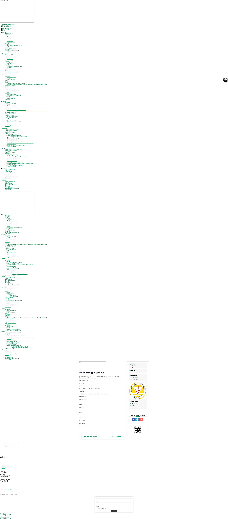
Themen (3, 234)
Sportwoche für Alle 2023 (12, 139)
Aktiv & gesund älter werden (12, 137)
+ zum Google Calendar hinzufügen (90, 436)
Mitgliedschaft (7, 49)
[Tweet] (136, 419)
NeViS (8, 78)
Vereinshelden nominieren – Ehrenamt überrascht (16, 83)
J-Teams (8, 96)
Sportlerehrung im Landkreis (10, 85)
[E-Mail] (141, 419)
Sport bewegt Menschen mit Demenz (14, 135)
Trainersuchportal (8, 178)
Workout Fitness (135, 379)
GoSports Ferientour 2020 (12, 140)
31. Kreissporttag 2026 (9, 33)
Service (3, 276)
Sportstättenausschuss (11, 42)
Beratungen (7, 173)
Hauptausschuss (10, 41)
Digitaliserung (7, 99)
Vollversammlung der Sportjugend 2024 (14, 45)
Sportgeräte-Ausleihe (9, 175)
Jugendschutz (7, 76)
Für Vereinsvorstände (9, 38)
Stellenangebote (8, 51)
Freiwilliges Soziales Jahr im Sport (13, 255)
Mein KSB (4, 32)
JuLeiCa (8, 97)
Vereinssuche (7, 174)
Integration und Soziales (9, 88)
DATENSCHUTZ (117, 485)
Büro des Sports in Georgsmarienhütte (12, 50)
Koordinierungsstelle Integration (13, 89)
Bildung (6, 80)
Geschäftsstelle (7, 34)
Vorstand (6, 35)
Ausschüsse (7, 39)
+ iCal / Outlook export (116, 436)
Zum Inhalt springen (4, 0)
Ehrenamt (6, 82)
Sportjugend (7, 43)
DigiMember (10, 489)
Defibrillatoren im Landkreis (10, 132)
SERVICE (4, 168)
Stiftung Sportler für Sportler (10, 48)
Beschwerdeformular (11, 79)
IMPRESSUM (110, 485)
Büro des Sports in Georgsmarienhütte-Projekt (15, 145)
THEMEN (4, 74)
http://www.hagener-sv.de (135, 407)
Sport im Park (7, 131)
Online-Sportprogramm (11, 146)
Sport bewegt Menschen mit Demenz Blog (15, 141)
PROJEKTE (4, 128)
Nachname (98, 502)
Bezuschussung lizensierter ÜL (10, 172)
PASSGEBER (9, 487)
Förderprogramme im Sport (10, 169)
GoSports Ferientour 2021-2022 (13, 268)
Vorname (98, 497)
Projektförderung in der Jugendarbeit (14, 95)
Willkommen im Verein (11, 144)
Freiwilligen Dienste (11, 98)
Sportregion (7, 47)
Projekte (3, 258)
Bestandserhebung (8, 171)
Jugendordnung (10, 46)
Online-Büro (7, 170)
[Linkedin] (139, 419)
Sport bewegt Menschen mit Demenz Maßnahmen (19, 136)
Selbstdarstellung (10, 37)
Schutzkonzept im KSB (11, 77)
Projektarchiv (7, 133)
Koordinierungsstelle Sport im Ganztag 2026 (13, 129)
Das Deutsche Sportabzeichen (10, 86)
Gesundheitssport (8, 81)
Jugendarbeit (7, 93)
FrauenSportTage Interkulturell (13, 138)
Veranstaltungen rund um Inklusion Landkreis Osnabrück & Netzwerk (20, 143)
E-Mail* (97, 506)
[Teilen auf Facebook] (133, 419)
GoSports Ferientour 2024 (12, 134)
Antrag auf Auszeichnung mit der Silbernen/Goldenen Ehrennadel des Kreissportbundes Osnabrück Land (27, 84)
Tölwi (8, 92)
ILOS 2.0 (9, 265)
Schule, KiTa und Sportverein (10, 90)
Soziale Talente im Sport (11, 94)
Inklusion (6, 87)
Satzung (8, 36)
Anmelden (114, 510)
